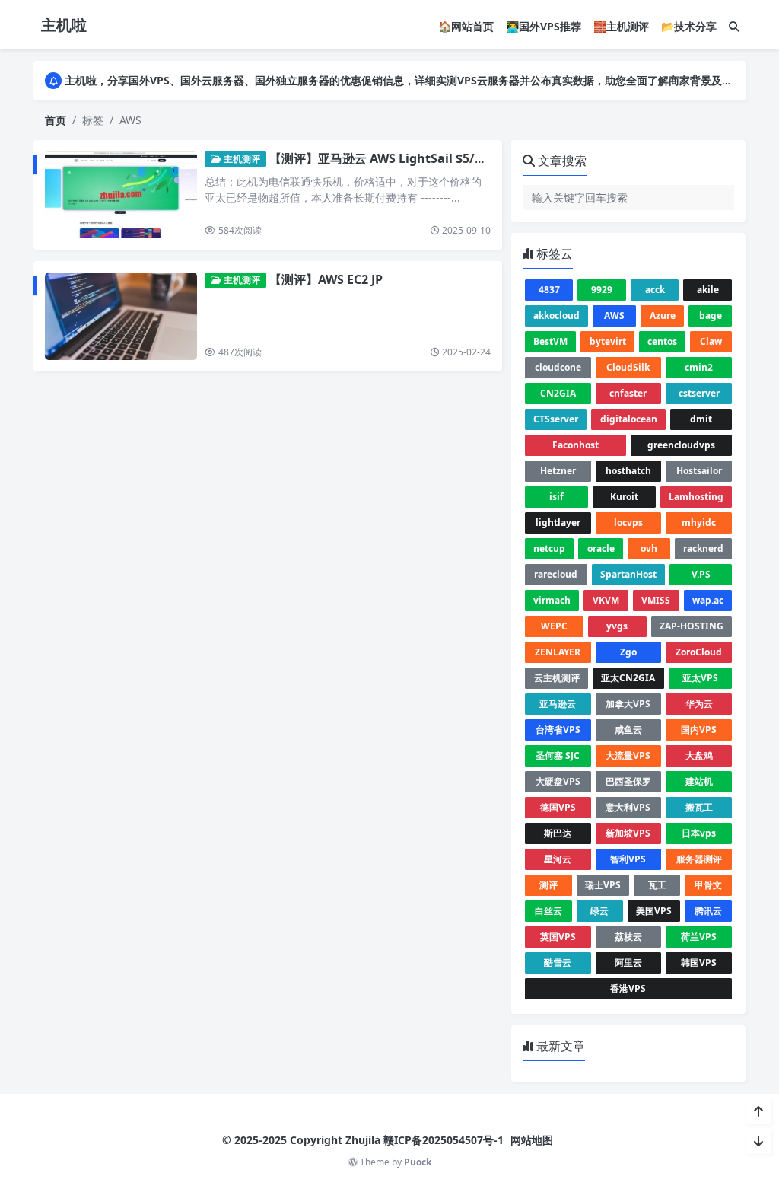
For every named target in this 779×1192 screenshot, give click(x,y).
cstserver (699, 393)
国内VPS (699, 729)
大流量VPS (628, 755)
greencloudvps (681, 444)
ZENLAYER (557, 651)
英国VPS (558, 936)
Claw (711, 341)
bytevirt (608, 341)
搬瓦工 (699, 807)
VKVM (606, 600)
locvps (628, 522)
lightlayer (558, 522)
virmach (552, 600)
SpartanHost (628, 574)
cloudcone (558, 367)
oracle (601, 548)
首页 (55, 120)
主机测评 (240, 158)
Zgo (628, 651)
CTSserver (555, 419)
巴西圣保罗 (628, 781)
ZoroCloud (699, 651)
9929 (601, 289)
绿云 (599, 910)
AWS (614, 315)
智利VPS (628, 859)
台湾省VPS (558, 729)
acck (655, 289)
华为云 (699, 703)
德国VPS (558, 807)
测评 (548, 884)
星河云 (557, 859)
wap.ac (707, 600)
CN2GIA (558, 393)
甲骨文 (708, 884)
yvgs (617, 626)
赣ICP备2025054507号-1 (443, 1140)
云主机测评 (557, 677)
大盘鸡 (699, 755)
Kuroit (624, 496)
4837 (549, 289)
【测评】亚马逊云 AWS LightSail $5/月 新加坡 (397, 158)
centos (662, 341)
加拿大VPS (628, 703)
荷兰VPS (699, 936)
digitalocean (628, 419)
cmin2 (699, 367)
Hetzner (558, 470)
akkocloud (556, 315)
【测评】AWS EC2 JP (326, 279)
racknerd (703, 548)
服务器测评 (699, 859)
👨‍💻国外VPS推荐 (543, 26)
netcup (549, 548)
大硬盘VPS (558, 781)
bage (710, 315)
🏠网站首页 (466, 26)
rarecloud (555, 574)
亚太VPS (700, 677)
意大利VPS (628, 807)
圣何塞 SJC (558, 755)
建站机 (699, 781)
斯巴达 (557, 833)
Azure (663, 315)
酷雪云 (557, 962)
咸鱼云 (628, 729)
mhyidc (699, 522)
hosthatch (628, 470)
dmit (701, 419)
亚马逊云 (557, 703)
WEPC (554, 626)
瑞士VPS (603, 884)
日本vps (699, 833)
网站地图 (531, 1140)
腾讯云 (708, 910)
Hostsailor (699, 470)
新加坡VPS (628, 833)
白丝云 (548, 910)
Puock (417, 1161)
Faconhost (575, 444)
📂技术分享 (689, 26)
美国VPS (654, 910)
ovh (649, 548)
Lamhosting (696, 496)
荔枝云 (628, 936)
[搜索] (734, 26)
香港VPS (628, 988)
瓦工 (657, 884)
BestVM (550, 341)
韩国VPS (699, 962)
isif (556, 496)
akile (708, 289)
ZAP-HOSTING (691, 626)
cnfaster (628, 393)
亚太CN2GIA (628, 677)
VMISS (655, 600)
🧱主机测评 (621, 26)
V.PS (701, 574)
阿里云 (628, 962)
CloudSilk (628, 367)
